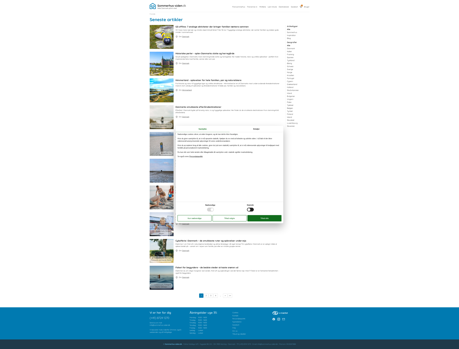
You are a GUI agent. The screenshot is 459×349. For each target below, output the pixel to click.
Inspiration (291, 35)
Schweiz (290, 66)
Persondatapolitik (238, 319)
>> (230, 295)
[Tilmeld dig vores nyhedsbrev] (283, 319)
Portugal (290, 78)
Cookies (235, 312)
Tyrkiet (290, 111)
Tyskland (290, 60)
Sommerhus (292, 32)
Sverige (290, 69)
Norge (289, 72)
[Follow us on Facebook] (273, 319)
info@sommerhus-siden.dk (160, 325)
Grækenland (292, 84)
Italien (289, 51)
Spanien (290, 57)
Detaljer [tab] (256, 129)
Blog (289, 38)
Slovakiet (290, 120)
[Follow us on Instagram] (278, 319)
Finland (290, 114)
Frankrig (290, 54)
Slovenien (291, 126)
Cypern (290, 81)
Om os (235, 331)
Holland (290, 87)
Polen (289, 102)
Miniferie (262, 7)
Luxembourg (292, 123)
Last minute (272, 7)
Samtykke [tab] (203, 129)
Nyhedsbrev (237, 322)
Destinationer (284, 7)
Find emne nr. (252, 7)
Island (289, 117)
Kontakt (235, 316)
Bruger (306, 7)
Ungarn (290, 99)
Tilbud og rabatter (239, 334)
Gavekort (294, 7)
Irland (289, 93)
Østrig (289, 63)
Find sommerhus (238, 7)
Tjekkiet (290, 105)
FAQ (234, 328)
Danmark (291, 48)
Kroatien (290, 75)
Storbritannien (293, 90)
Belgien (290, 108)
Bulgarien (291, 96)
